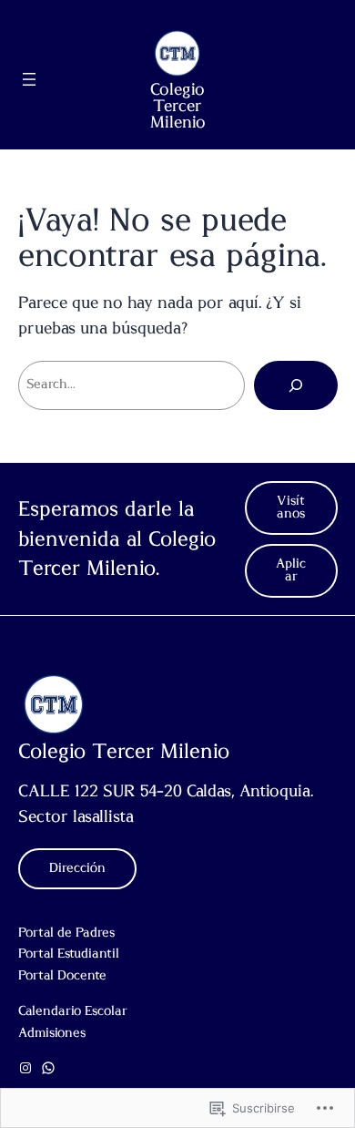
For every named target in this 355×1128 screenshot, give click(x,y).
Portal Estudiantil (68, 954)
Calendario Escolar (72, 1011)
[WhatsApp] (48, 1068)
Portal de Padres (66, 933)
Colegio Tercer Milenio (178, 106)
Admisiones (52, 1033)
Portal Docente (62, 975)
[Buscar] (296, 385)
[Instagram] (25, 1068)
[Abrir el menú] (29, 79)
